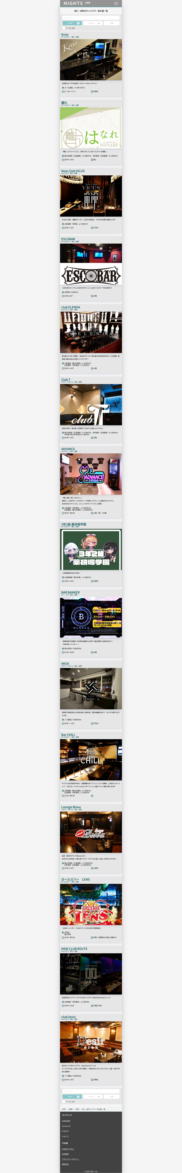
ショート (65, 1136)
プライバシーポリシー (70, 1159)
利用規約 (65, 1154)
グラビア (65, 1131)
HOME (64, 1109)
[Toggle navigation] (116, 3)
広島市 (77, 1109)
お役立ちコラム (68, 1149)
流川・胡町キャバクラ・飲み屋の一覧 (93, 1109)
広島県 (70, 1109)
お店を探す (66, 1121)
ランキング (66, 1126)
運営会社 (65, 1164)
